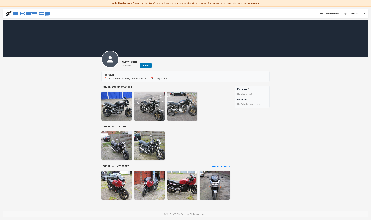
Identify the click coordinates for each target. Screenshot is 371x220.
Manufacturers (333, 14)
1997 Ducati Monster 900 (116, 87)
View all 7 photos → (221, 166)
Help (363, 14)
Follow (146, 65)
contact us (253, 3)
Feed (321, 14)
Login (345, 14)
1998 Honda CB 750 (113, 126)
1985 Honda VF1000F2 (115, 166)
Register (354, 14)
